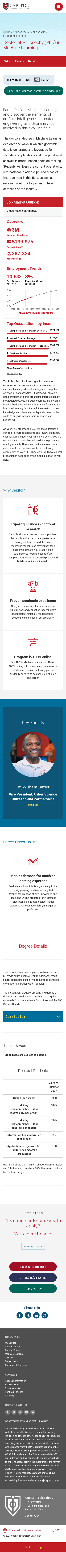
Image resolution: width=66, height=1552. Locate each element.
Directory (9, 1395)
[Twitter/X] (13, 1412)
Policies (9, 1357)
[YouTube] (20, 1412)
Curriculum (15, 1016)
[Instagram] (26, 1412)
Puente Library (12, 1346)
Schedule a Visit (13, 1388)
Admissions (31, 1246)
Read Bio (33, 804)
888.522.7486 (32, 1516)
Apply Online (33, 1288)
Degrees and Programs (30, 32)
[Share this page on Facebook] (19, 1315)
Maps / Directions (14, 1354)
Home (10, 32)
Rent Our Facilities (14, 1392)
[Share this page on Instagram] (44, 1315)
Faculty (19, 61)
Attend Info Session (33, 1277)
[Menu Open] (59, 7)
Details (32, 61)
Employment (11, 1361)
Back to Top (33, 1547)
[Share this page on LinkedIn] (36, 1315)
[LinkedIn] (32, 1412)
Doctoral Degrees (14, 36)
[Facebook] (7, 1412)
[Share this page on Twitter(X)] (28, 1315)
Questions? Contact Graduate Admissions (33, 91)
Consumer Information (16, 1365)
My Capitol (10, 1343)
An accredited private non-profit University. (26, 1421)
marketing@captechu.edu (45, 1480)
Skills (7, 61)
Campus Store (12, 1350)
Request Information (33, 1266)
